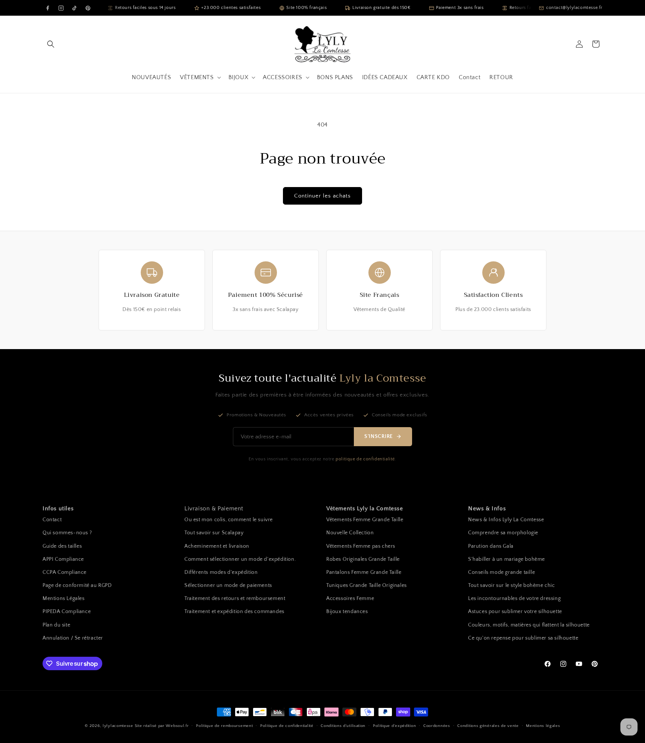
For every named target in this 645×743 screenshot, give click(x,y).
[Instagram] (61, 8)
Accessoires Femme (350, 598)
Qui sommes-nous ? (67, 533)
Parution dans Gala (491, 546)
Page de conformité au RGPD (77, 585)
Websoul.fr (177, 726)
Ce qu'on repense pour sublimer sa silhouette (523, 638)
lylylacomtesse (118, 726)
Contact (52, 520)
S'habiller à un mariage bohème (506, 559)
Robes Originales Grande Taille (363, 559)
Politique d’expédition (394, 726)
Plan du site (56, 625)
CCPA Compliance (65, 572)
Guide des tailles (62, 546)
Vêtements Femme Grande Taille (364, 520)
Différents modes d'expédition (221, 572)
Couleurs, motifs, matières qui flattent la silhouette (529, 625)
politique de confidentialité (365, 459)
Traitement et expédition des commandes (234, 612)
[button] (51, 44)
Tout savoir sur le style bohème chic (511, 585)
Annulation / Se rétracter (73, 638)
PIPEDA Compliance (67, 612)
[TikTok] (74, 8)
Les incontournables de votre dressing (514, 598)
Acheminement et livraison (216, 546)
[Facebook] (47, 8)
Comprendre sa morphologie (503, 533)
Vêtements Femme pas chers (360, 546)
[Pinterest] (88, 8)
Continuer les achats (322, 196)
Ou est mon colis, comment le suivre (228, 520)
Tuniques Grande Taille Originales (366, 585)
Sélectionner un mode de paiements (228, 585)
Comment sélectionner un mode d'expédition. (240, 559)
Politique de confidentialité (287, 726)
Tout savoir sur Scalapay (213, 533)
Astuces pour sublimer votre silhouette (515, 612)
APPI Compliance (63, 559)
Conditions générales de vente (487, 726)
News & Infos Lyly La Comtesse (506, 520)
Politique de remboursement (224, 726)
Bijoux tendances (347, 612)
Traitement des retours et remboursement (234, 598)
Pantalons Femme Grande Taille (363, 572)
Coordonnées (436, 726)
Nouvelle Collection (350, 533)
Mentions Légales (64, 598)
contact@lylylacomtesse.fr (574, 7)
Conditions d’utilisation (343, 726)
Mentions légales (543, 726)
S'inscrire (378, 436)
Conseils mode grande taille (501, 572)
